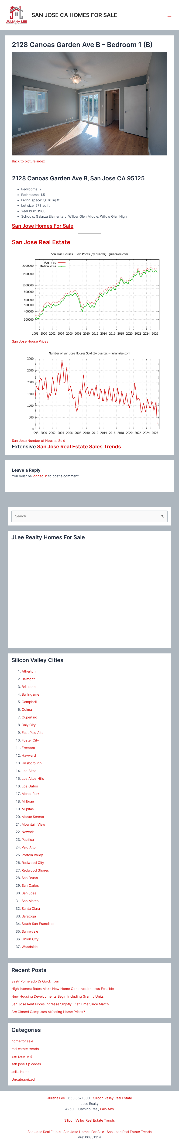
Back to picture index (28, 161)
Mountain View (33, 824)
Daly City (29, 725)
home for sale (22, 1041)
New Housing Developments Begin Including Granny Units (57, 996)
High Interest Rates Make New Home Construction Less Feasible (62, 989)
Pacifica (28, 840)
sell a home (20, 1072)
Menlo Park (30, 794)
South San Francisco (38, 924)
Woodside (30, 947)
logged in (40, 476)
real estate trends (25, 1049)
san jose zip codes (26, 1064)
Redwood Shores (35, 870)
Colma (27, 709)
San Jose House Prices (30, 341)
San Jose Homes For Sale (42, 226)
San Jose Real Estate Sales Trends (79, 446)
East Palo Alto (33, 733)
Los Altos (29, 771)
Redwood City (33, 863)
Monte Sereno (33, 817)
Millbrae (28, 801)
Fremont (28, 748)
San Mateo (30, 901)
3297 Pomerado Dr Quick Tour (35, 981)
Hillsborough (32, 763)
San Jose (29, 893)
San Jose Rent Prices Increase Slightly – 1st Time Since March (60, 1004)
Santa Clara (31, 909)
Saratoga (29, 916)
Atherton (29, 671)
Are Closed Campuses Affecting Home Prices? (48, 1012)
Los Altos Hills (33, 778)
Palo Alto (29, 847)
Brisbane (28, 687)
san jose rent (21, 1056)
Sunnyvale (30, 931)
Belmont (28, 679)
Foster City (30, 740)
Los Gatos (30, 786)
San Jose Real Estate (41, 242)
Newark (28, 832)
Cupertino (29, 717)
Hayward (29, 755)
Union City (30, 939)
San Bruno (30, 878)
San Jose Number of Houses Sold (38, 441)
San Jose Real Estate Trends (129, 1132)
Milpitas (28, 809)
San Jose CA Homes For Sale (74, 15)
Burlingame (30, 694)
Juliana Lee (56, 1098)
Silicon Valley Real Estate (112, 1098)
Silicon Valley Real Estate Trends (89, 1120)
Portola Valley (32, 855)
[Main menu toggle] (169, 15)
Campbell (29, 702)
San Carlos (30, 885)
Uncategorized (23, 1079)
